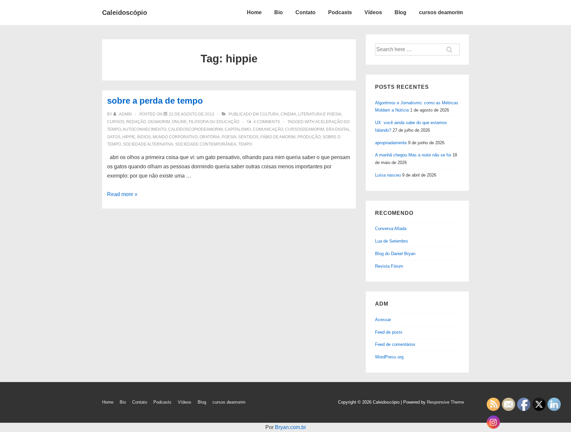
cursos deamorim (441, 12)
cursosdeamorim (304, 129)
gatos (113, 137)
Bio (278, 12)
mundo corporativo (175, 137)
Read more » (122, 194)
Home (254, 12)
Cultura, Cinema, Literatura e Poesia (300, 114)
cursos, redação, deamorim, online (147, 121)
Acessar (383, 319)
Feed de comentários (395, 344)
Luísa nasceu (388, 175)
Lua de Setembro (391, 241)
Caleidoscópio (124, 12)
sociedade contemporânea (205, 144)
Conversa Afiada (390, 228)
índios (144, 137)
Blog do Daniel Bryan (395, 253)
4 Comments (266, 121)
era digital (338, 129)
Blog (400, 12)
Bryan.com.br (290, 427)
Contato (305, 12)
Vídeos (373, 12)
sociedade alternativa (148, 144)
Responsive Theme (445, 402)
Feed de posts (388, 332)
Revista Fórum (389, 266)
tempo (245, 144)
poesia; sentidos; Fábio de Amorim (258, 137)
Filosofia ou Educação (214, 121)
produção (309, 137)
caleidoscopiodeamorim (195, 129)
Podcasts (340, 12)
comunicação (268, 129)
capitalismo (238, 129)
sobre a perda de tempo (155, 101)
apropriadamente (391, 142)
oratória (210, 137)
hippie (128, 137)
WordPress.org (389, 356)
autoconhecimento (144, 129)
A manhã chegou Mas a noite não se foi (413, 154)
